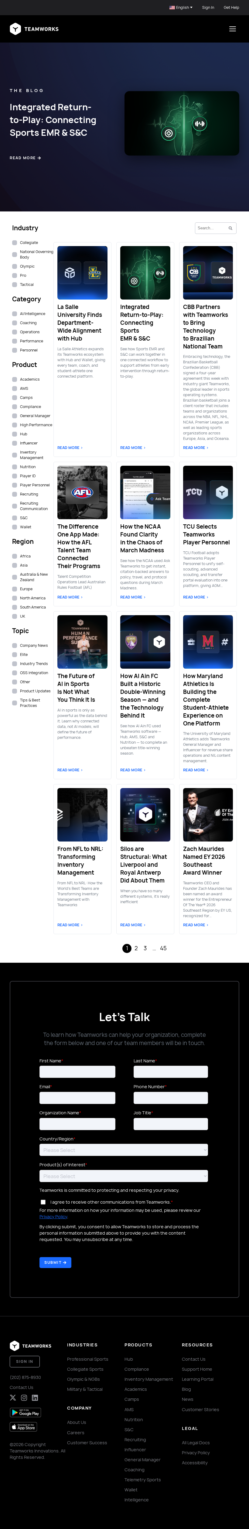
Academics (135, 1389)
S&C (129, 1429)
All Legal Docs (196, 1442)
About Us (76, 1422)
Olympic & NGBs (83, 1379)
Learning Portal (197, 1379)
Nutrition (133, 1419)
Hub (128, 1359)
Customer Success (87, 1442)
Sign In (208, 7)
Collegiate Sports (85, 1369)
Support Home (197, 1369)
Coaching (134, 1469)
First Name (50, 1061)
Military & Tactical (85, 1389)
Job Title (142, 1113)
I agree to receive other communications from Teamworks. (110, 1202)
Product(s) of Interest (62, 1164)
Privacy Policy (53, 1216)
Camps (131, 1399)
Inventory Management (148, 1379)
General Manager (142, 1459)
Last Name (144, 1061)
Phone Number (149, 1086)
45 (163, 948)
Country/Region (56, 1139)
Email (44, 1086)
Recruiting (135, 1439)
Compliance (136, 1369)
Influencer (135, 1449)
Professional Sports (87, 1359)
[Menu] (232, 29)
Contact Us (21, 1387)
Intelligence (136, 1500)
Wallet (131, 1490)
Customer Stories (200, 1409)
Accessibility (195, 1463)
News (187, 1399)
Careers (75, 1432)
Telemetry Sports (142, 1480)
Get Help (231, 7)
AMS (129, 1409)
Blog (186, 1389)
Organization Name (59, 1113)
